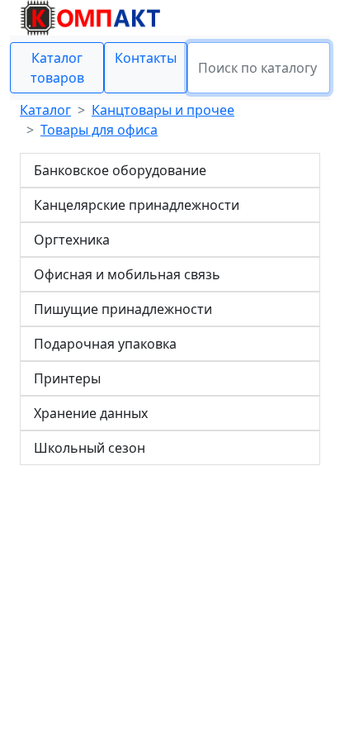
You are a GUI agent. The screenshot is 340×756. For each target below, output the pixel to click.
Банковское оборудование (120, 170)
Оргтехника (72, 240)
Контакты (146, 58)
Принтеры (67, 378)
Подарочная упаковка (105, 344)
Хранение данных (91, 413)
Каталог (45, 110)
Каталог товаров (57, 68)
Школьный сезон (89, 448)
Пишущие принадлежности (123, 309)
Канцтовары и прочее (163, 110)
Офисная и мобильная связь (127, 274)
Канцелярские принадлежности (136, 205)
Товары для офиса (99, 130)
